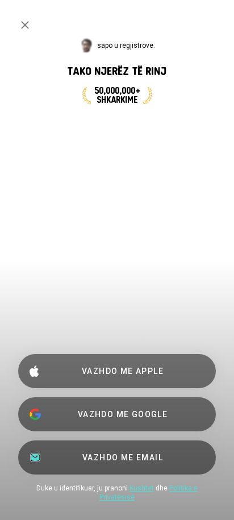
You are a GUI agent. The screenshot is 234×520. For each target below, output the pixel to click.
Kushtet (141, 488)
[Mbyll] (25, 25)
